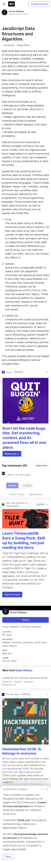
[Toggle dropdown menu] (46, 372)
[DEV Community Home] (11, 4)
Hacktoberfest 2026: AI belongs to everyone (21, 751)
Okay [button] (8, 856)
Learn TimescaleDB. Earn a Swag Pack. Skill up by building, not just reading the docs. (23, 540)
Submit (12, 485)
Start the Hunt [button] (12, 594)
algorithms (23, 45)
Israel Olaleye (16, 11)
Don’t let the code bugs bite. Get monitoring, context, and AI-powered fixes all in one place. (24, 438)
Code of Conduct (17, 494)
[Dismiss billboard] (47, 789)
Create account (39, 4)
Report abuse (35, 494)
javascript (9, 45)
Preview (27, 485)
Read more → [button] (12, 453)
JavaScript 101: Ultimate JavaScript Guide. (25, 681)
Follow (25, 619)
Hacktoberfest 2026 (17, 768)
